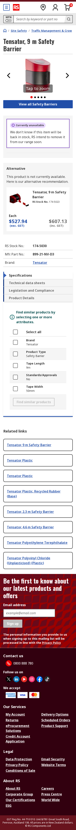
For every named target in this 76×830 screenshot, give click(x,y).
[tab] (38, 275)
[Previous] (8, 75)
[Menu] (6, 7)
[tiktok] (47, 679)
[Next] (67, 75)
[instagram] (32, 679)
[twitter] (9, 679)
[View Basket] (67, 7)
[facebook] (39, 679)
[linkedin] (16, 679)
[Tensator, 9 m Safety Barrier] (19, 200)
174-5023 (54, 202)
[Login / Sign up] (55, 7)
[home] (4, 30)
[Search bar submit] (68, 19)
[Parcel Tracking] (43, 7)
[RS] (16, 7)
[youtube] (24, 679)
